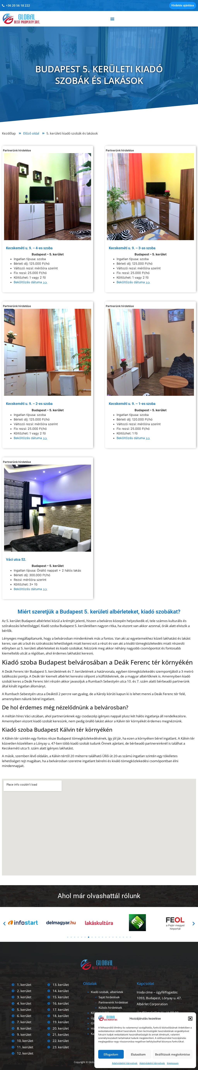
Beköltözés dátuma (30, 282)
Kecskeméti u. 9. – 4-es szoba (29, 248)
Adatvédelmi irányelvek (124, 1063)
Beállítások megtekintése (172, 1054)
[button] (190, 1019)
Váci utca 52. (16, 559)
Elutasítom (138, 1054)
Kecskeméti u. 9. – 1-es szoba (132, 404)
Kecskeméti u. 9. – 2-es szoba (29, 404)
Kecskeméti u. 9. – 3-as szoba (132, 248)
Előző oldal (31, 133)
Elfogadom (111, 1054)
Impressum (172, 1063)
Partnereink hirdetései (113, 1002)
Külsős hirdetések (110, 1007)
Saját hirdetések (109, 997)
